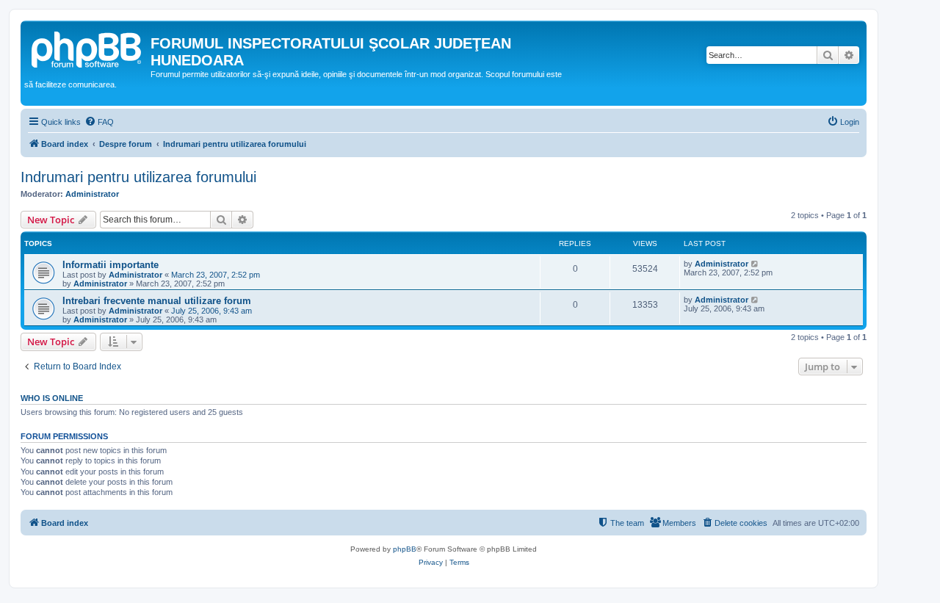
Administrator (92, 193)
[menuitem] (99, 122)
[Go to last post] (755, 263)
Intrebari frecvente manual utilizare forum (156, 300)
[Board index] (87, 47)
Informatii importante (110, 264)
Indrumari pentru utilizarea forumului (138, 177)
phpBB (404, 549)
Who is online (52, 398)
